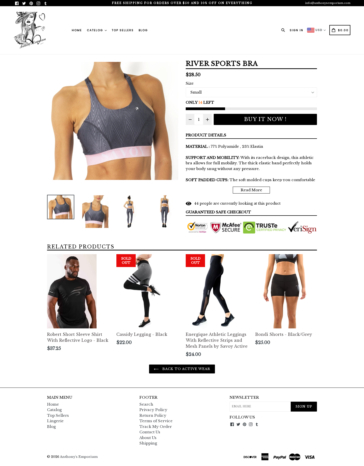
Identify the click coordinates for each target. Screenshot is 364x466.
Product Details (206, 135)
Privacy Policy (153, 409)
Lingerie (55, 420)
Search (146, 404)
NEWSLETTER (244, 397)
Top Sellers (123, 30)
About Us (147, 437)
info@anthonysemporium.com (327, 3)
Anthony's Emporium (79, 457)
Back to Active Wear (185, 369)
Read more (251, 190)
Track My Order (155, 426)
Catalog (54, 409)
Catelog (95, 30)
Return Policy (152, 415)
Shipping (148, 443)
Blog (143, 30)
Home (77, 30)
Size (190, 83)
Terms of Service (156, 420)
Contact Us (149, 432)
